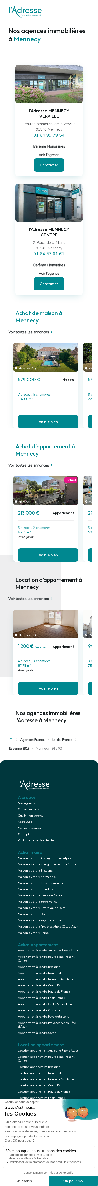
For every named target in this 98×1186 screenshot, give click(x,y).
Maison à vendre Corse (33, 933)
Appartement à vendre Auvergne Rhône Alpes (48, 950)
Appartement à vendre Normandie (40, 973)
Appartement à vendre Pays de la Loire (43, 1016)
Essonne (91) (19, 748)
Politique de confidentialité (36, 840)
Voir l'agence (49, 154)
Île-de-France (62, 740)
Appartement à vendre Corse (37, 1033)
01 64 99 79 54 (49, 135)
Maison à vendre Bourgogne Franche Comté (47, 864)
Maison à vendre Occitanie (35, 914)
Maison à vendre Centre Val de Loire (41, 908)
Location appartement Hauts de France (44, 1092)
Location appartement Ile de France (41, 1098)
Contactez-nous (28, 809)
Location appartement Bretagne (39, 1067)
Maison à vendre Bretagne (35, 871)
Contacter (49, 164)
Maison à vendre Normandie (36, 877)
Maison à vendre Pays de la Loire (39, 920)
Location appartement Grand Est (39, 1085)
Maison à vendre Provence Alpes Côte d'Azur (48, 927)
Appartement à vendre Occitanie (39, 1010)
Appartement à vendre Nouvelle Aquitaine (46, 979)
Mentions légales (29, 828)
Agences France (32, 740)
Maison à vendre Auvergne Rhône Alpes (44, 858)
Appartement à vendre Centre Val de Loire (45, 1004)
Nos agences (26, 803)
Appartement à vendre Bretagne (39, 967)
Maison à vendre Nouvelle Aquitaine (42, 883)
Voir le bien (48, 421)
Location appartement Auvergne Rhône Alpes (48, 1050)
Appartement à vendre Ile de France (41, 998)
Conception (25, 834)
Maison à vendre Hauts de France (40, 895)
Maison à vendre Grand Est (36, 889)
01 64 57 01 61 (49, 254)
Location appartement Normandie (40, 1073)
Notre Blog (25, 822)
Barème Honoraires (49, 146)
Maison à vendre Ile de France (37, 902)
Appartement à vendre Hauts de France (44, 992)
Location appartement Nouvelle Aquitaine (46, 1079)
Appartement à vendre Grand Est (39, 985)
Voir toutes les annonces (28, 332)
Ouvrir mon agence (30, 815)
